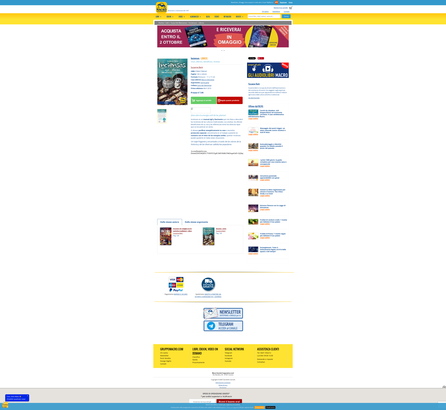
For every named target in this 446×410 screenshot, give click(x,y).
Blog (208, 16)
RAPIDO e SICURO (180, 294)
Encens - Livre (221, 229)
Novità (194, 360)
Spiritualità (204, 83)
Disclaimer (223, 388)
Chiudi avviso (270, 407)
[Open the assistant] (5, 405)
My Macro (227, 16)
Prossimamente (198, 362)
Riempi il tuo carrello (281, 8)
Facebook (228, 355)
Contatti (286, 11)
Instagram (229, 358)
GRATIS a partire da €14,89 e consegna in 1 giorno (208, 295)
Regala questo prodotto (229, 100)
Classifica (196, 357)
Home (161, 23)
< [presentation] (221, 50)
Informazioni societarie (223, 383)
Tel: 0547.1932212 (264, 353)
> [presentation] (224, 50)
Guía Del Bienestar (179, 23)
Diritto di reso (223, 385)
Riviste (238, 16)
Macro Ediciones (208, 80)
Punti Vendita (165, 358)
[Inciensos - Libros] (172, 82)
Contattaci (261, 362)
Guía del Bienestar (204, 85)
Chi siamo (265, 11)
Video (181, 16)
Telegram (228, 353)
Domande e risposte (265, 359)
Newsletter (276, 11)
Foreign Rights (165, 361)
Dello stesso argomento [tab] (196, 222)
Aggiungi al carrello (203, 100)
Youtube (228, 361)
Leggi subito (253, 118)
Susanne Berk (197, 67)
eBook (169, 16)
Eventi (217, 16)
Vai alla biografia (253, 98)
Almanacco (194, 16)
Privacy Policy (259, 407)
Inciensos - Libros (196, 23)
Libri (157, 16)
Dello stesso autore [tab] (169, 222)
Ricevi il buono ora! (229, 401)
